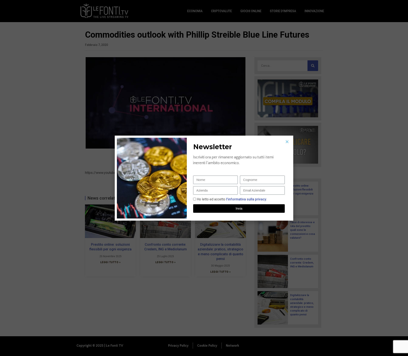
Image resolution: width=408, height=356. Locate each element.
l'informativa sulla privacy (245, 199)
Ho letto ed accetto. (232, 199)
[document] (204, 178)
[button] (287, 142)
